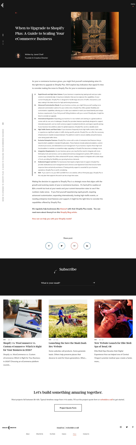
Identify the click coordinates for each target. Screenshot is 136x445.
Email (74, 245)
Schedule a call (72, 428)
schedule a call (106, 399)
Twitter (61, 245)
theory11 (63, 209)
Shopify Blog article (68, 212)
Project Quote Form (68, 408)
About (27, 434)
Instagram (121, 427)
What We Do (39, 434)
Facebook (48, 245)
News (74, 434)
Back (16, 13)
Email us (60, 428)
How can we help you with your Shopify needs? (52, 219)
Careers (64, 434)
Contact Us (86, 434)
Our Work (52, 434)
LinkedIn (87, 245)
